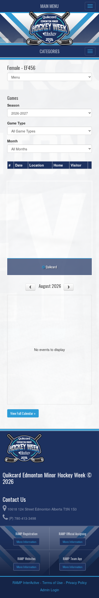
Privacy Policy (76, 582)
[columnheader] (10, 165)
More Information (26, 542)
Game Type (16, 123)
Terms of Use (52, 582)
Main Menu (49, 6)
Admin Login (49, 589)
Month (12, 141)
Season (13, 105)
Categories (50, 51)
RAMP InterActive (25, 582)
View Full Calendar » (23, 413)
